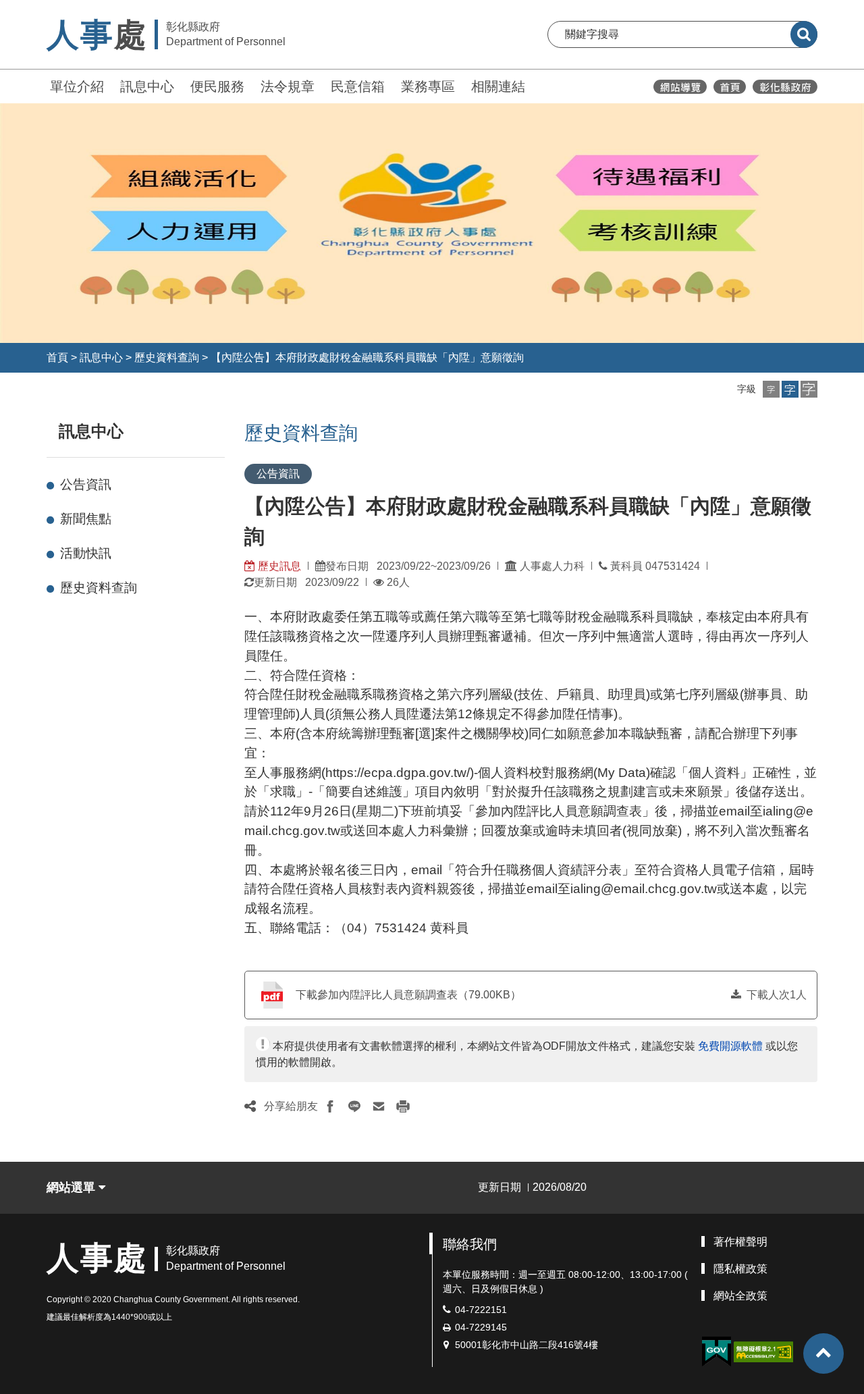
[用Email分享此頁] (378, 1106)
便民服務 (217, 86)
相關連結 (498, 86)
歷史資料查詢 (166, 357)
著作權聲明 (740, 1242)
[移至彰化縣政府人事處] (729, 87)
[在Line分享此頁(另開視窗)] (354, 1106)
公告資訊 (85, 484)
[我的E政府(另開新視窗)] (716, 1352)
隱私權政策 (740, 1269)
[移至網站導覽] (680, 87)
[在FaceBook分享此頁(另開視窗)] (330, 1106)
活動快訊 (85, 553)
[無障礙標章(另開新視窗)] (763, 1350)
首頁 (57, 357)
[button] (771, 389)
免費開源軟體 (730, 1046)
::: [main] (236, 428)
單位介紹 (77, 86)
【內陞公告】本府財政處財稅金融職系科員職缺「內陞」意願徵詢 (367, 357)
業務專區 (428, 86)
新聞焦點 (85, 519)
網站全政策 (740, 1296)
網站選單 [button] (73, 1187)
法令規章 (288, 86)
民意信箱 (358, 86)
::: (40, 84)
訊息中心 (147, 86)
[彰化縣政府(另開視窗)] (785, 87)
